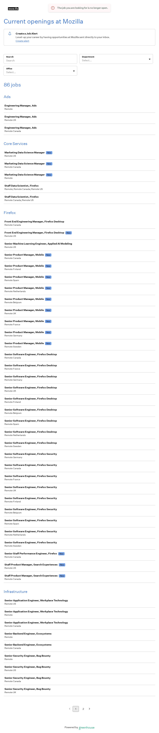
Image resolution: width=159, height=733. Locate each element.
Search (10, 56)
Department (88, 56)
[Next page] (89, 709)
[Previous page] (69, 709)
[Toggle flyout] (150, 59)
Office (9, 68)
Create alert (22, 40)
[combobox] (6, 72)
